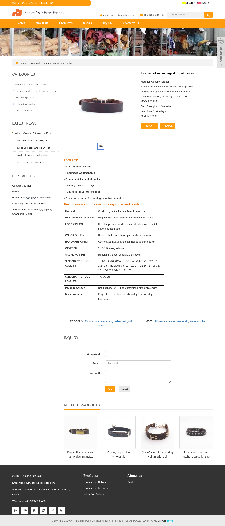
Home (21, 23)
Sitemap (162, 520)
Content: (94, 372)
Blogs (87, 23)
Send (110, 389)
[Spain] (187, 3)
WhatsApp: (93, 353)
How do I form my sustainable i (32, 155)
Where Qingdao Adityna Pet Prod (33, 133)
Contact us (131, 23)
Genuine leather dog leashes (31, 91)
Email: (96, 363)
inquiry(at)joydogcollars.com (118, 15)
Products (66, 23)
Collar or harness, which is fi (30, 162)
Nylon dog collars (25, 97)
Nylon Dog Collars (93, 494)
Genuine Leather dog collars (57, 62)
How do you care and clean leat (32, 147)
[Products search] (208, 15)
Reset (124, 389)
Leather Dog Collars (94, 482)
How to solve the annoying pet (31, 140)
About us (42, 23)
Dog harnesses (23, 110)
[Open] (221, 52)
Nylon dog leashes (25, 104)
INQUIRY (150, 125)
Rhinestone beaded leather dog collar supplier (180, 321)
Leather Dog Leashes (95, 488)
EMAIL (169, 125)
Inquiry (107, 23)
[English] (203, 3)
